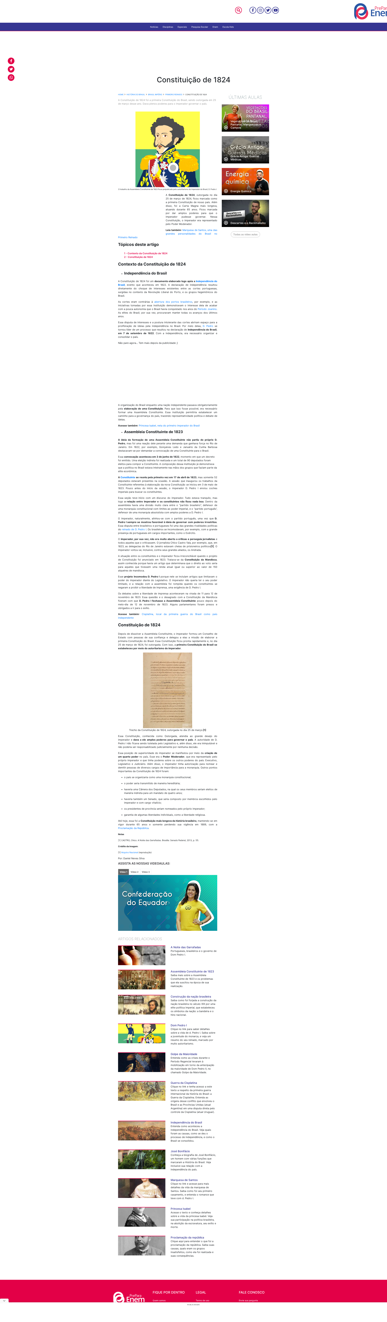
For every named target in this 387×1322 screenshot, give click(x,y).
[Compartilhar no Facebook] (11, 61)
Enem (215, 27)
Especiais (182, 27)
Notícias (154, 27)
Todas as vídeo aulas (245, 234)
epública (144, 828)
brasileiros (186, 301)
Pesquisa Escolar (199, 27)
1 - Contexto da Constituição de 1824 (145, 253)
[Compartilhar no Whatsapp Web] (11, 77)
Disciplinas (168, 27)
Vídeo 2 (134, 872)
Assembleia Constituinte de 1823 (192, 971)
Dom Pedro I (179, 1025)
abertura (160, 301)
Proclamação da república (187, 1237)
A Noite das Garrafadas (186, 947)
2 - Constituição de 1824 (138, 256)
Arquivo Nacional (129, 852)
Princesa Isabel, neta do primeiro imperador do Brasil (169, 425)
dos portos (173, 301)
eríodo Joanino (207, 309)
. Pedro (208, 325)
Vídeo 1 (123, 872)
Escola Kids (228, 27)
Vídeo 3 (146, 872)
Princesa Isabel (180, 1208)
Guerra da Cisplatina (184, 1082)
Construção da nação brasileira (191, 996)
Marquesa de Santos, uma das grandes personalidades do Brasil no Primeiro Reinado (167, 234)
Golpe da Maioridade (184, 1054)
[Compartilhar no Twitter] (11, 69)
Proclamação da (127, 828)
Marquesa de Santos (184, 1180)
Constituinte (127, 477)
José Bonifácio (180, 1151)
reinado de (128, 529)
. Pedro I (141, 529)
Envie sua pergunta (248, 1300)
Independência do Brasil (186, 1122)
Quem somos (159, 1300)
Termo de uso (202, 1300)
